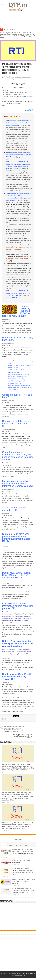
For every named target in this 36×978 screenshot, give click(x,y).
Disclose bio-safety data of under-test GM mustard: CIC (16, 423)
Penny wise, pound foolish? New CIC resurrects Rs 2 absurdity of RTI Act (16, 575)
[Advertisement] (18, 19)
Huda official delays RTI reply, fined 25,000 (18, 338)
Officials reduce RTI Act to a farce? (17, 396)
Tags (25, 845)
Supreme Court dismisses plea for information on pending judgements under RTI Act (16, 538)
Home (3, 33)
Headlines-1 (5, 79)
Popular (10, 845)
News (10, 79)
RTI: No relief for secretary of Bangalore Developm (17, 29)
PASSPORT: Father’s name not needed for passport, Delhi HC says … (22, 735)
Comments (18, 845)
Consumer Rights (26, 77)
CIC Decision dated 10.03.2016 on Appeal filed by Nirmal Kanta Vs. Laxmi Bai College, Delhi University (19, 254)
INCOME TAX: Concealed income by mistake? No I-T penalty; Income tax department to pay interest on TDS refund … (14, 728)
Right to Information (12, 33)
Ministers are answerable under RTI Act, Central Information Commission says (17, 483)
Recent (4, 845)
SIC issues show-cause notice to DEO (14, 508)
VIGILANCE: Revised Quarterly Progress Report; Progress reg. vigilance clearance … (23, 881)
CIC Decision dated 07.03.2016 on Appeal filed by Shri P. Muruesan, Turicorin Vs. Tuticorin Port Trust (19, 293)
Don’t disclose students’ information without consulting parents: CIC (17, 606)
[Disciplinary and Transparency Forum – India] (18, 6)
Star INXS (23, 975)
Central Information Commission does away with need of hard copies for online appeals (17, 456)
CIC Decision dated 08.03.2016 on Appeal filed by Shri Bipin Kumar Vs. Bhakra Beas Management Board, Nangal (19, 266)
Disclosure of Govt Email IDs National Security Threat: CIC (16, 676)
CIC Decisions (12, 297)
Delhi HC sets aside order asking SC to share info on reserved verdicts (17, 643)
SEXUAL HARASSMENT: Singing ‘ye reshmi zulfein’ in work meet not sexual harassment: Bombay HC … (23, 890)
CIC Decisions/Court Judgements (12, 77)
